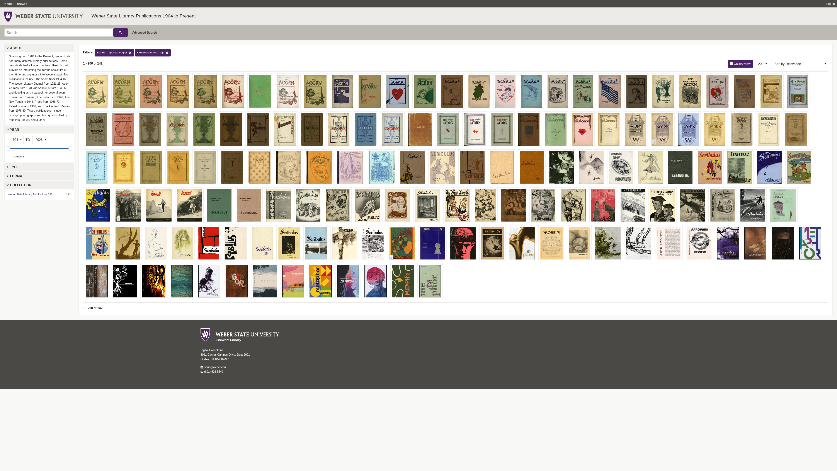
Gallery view (741, 63)
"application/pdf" (113, 52)
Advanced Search (144, 32)
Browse (22, 3)
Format (17, 176)
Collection (20, 185)
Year (14, 129)
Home (8, 3)
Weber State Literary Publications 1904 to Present (144, 15)
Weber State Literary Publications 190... (31, 194)
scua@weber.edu (214, 367)
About (16, 48)
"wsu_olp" (151, 52)
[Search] (120, 32)
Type (14, 167)
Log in (830, 3)
